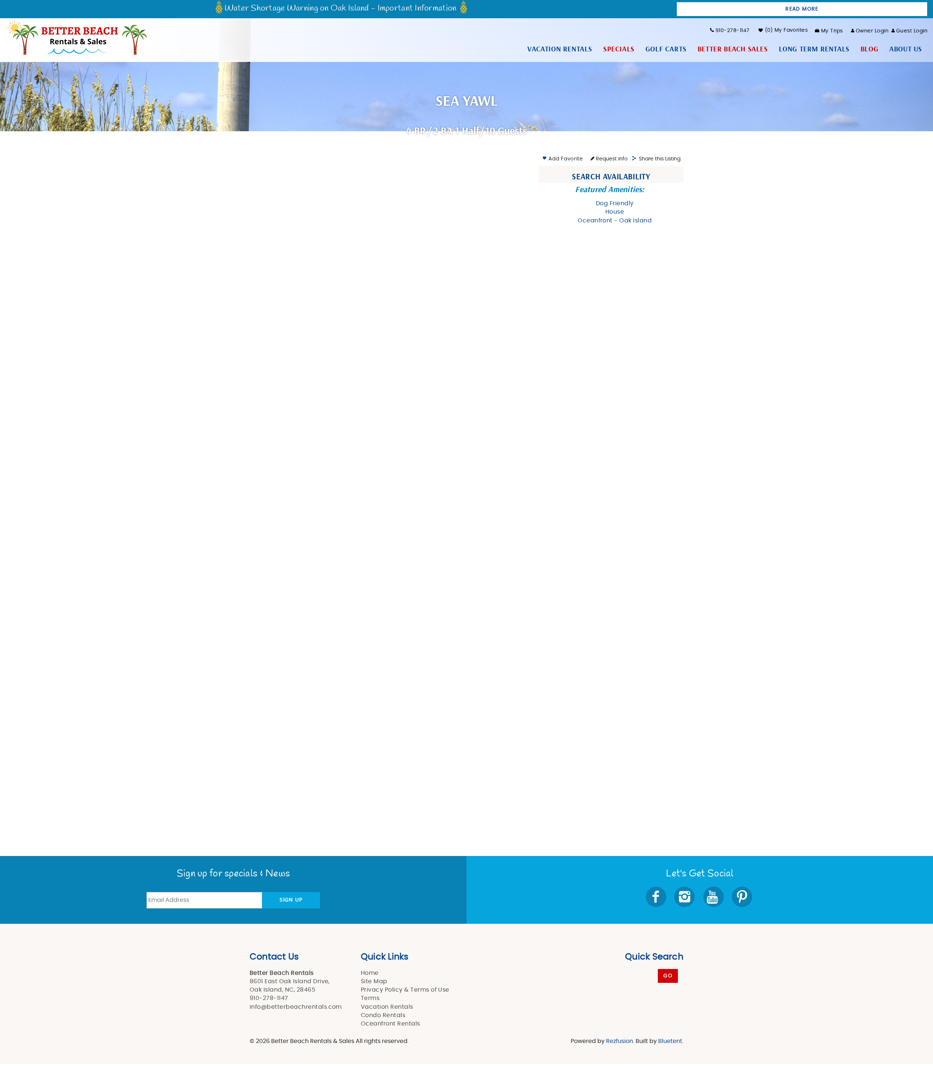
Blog (869, 49)
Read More (802, 9)
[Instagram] (685, 897)
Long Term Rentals (814, 49)
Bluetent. (670, 1041)
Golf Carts (666, 49)
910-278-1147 (732, 30)
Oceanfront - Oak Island (615, 220)
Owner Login (872, 31)
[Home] (76, 37)
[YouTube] (714, 897)
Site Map (374, 981)
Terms (370, 998)
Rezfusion (619, 1041)
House (614, 212)
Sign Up (291, 900)
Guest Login (912, 31)
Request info (611, 158)
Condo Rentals (383, 1015)
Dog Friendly (615, 203)
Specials (619, 49)
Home (370, 973)
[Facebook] (657, 897)
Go (667, 975)
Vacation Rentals (559, 49)
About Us (905, 49)
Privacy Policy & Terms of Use (405, 990)
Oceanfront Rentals (390, 1024)
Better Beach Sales (733, 49)
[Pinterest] (743, 897)
